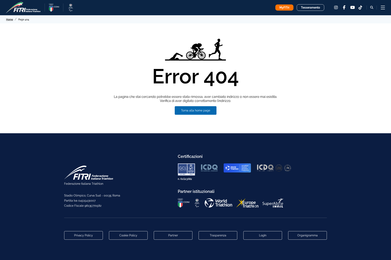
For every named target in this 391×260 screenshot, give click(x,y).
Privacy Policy (83, 235)
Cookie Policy (128, 235)
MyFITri (284, 7)
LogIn (262, 235)
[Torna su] (384, 253)
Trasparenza (218, 235)
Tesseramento (310, 7)
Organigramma (307, 235)
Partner (173, 235)
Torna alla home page (195, 110)
